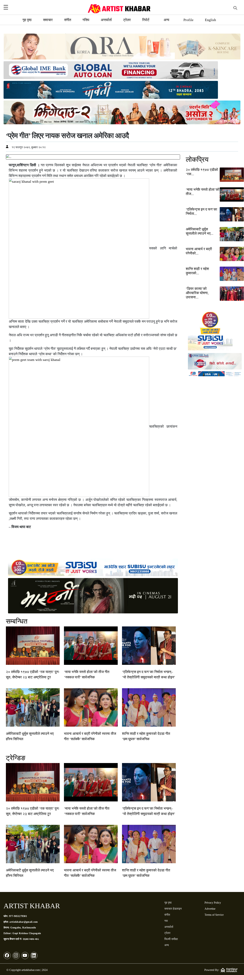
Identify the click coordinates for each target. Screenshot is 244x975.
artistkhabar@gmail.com (23, 922)
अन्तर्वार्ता (106, 20)
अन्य (166, 20)
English (210, 20)
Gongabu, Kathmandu (23, 927)
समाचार (48, 20)
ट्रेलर (127, 20)
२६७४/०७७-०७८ (31, 939)
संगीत (67, 20)
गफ (166, 920)
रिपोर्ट (145, 20)
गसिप (86, 20)
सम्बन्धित (16, 621)
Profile (188, 20)
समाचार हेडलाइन (173, 908)
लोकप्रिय (197, 159)
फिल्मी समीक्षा (171, 939)
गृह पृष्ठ (27, 20)
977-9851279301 (18, 916)
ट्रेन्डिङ (15, 758)
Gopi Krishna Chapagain (27, 933)
